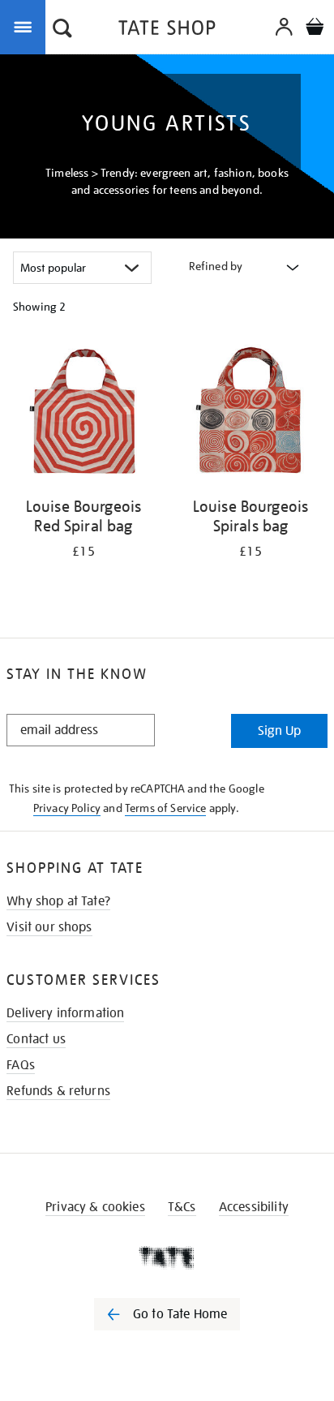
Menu (26, 26)
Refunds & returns (58, 1091)
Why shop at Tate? (58, 901)
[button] (62, 30)
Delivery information (65, 1013)
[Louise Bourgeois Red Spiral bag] (83, 414)
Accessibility (254, 1207)
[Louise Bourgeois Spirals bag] (250, 414)
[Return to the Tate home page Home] (167, 30)
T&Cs (182, 1207)
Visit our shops (49, 927)
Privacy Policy (67, 808)
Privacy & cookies (95, 1207)
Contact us (36, 1039)
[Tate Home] (167, 1257)
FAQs (20, 1065)
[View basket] (314, 29)
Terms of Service (166, 808)
